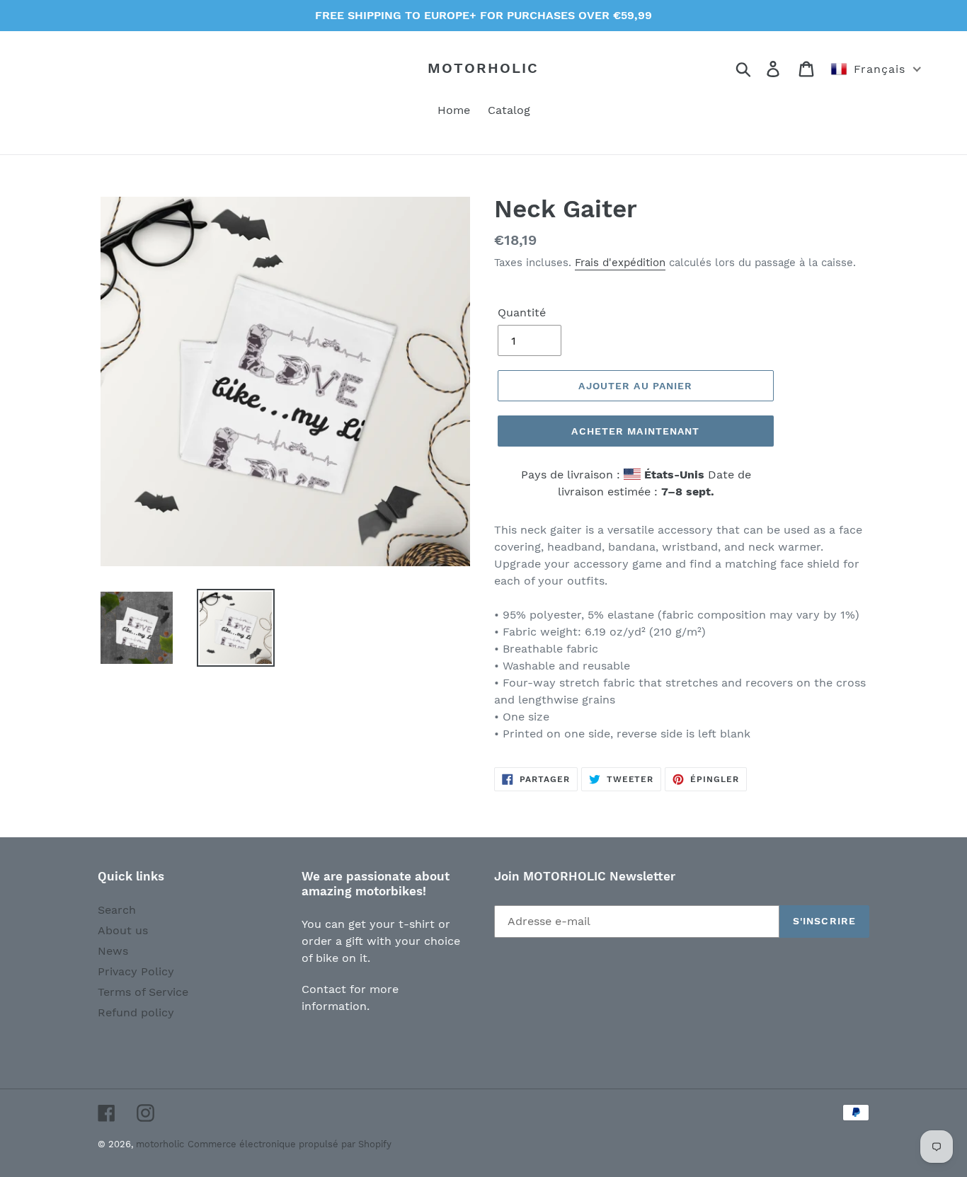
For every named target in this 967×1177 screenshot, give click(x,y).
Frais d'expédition (620, 262)
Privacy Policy (136, 971)
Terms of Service (143, 992)
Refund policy (136, 1012)
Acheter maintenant (635, 431)
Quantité (522, 312)
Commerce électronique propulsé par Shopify (289, 1144)
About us (123, 930)
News (113, 951)
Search (117, 910)
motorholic (483, 67)
